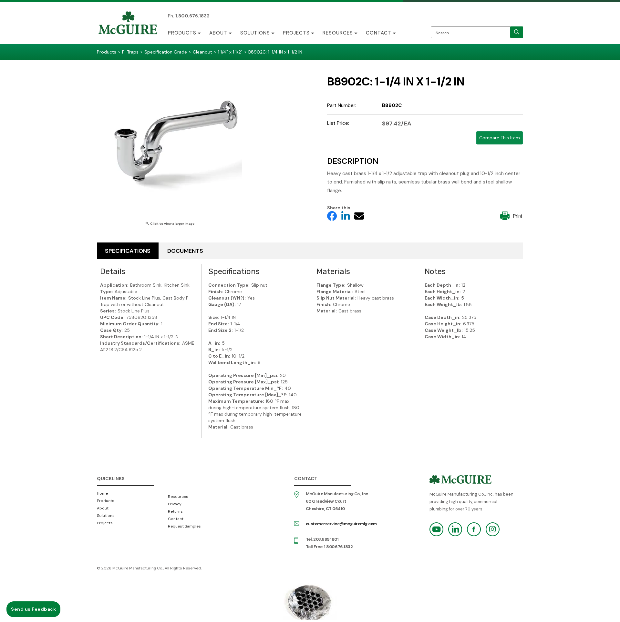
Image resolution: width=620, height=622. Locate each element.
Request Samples (184, 526)
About (218, 33)
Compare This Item (499, 138)
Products (182, 33)
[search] (516, 32)
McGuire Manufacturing (128, 23)
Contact (378, 33)
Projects (296, 33)
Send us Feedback (33, 609)
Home (102, 493)
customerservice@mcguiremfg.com (341, 524)
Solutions (255, 33)
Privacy (174, 504)
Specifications (127, 251)
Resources (338, 33)
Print (517, 215)
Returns (175, 511)
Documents (185, 251)
